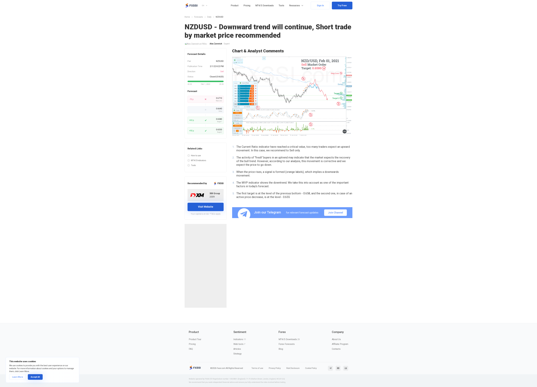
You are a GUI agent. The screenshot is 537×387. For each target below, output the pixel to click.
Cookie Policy (311, 368)
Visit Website (205, 206)
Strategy (237, 353)
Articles (237, 349)
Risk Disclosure (293, 368)
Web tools (239, 344)
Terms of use (257, 368)
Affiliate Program (340, 344)
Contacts (336, 349)
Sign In (320, 5)
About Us (336, 339)
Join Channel (335, 212)
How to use (196, 155)
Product (234, 5)
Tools (281, 5)
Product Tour (195, 339)
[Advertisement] (206, 266)
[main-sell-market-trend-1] (292, 97)
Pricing (246, 5)
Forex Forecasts (287, 344)
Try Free (342, 5)
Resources (294, 5)
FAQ (191, 349)
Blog (281, 349)
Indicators (239, 339)
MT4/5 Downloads (264, 5)
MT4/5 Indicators (198, 160)
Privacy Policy (275, 368)
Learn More (17, 377)
